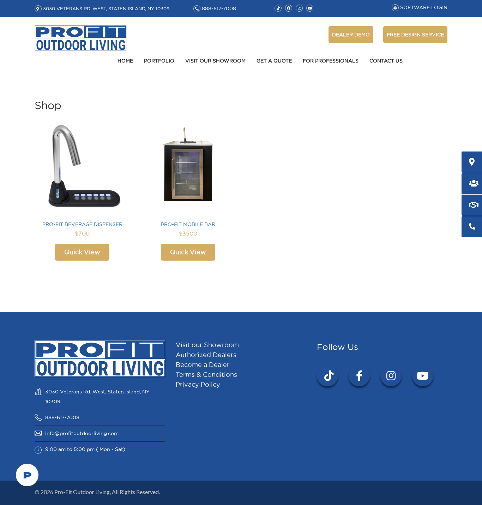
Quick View (82, 252)
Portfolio (159, 61)
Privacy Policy (198, 384)
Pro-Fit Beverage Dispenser (82, 224)
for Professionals (331, 61)
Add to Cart (82, 166)
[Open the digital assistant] (27, 475)
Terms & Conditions (206, 374)
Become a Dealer (202, 364)
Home (125, 61)
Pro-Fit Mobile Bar (188, 224)
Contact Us (386, 61)
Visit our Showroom (215, 61)
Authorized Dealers (206, 354)
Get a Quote (274, 61)
